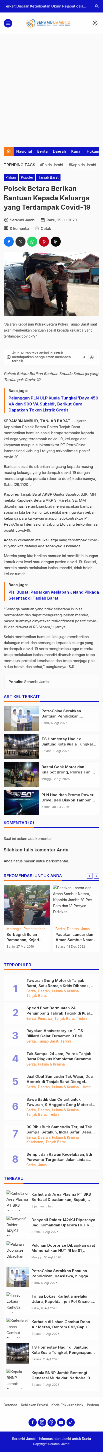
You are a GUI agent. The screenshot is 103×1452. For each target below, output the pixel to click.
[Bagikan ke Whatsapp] (32, 242)
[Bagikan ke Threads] (56, 242)
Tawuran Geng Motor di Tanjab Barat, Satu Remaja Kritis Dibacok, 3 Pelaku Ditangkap (59, 985)
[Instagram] (42, 1422)
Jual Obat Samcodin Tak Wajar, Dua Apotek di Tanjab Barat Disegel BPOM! (59, 1081)
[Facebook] (32, 1422)
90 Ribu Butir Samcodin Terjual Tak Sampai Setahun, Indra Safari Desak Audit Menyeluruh (60, 1132)
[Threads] (52, 1422)
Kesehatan (34, 1142)
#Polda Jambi (51, 165)
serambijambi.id (39, 506)
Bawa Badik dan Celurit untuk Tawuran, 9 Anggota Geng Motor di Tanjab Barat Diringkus (59, 1104)
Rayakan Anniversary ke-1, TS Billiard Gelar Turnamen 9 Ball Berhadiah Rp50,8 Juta (54, 1036)
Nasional (24, 151)
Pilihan (11, 177)
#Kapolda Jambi (82, 165)
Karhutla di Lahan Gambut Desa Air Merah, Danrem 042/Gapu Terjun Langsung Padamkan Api (61, 1327)
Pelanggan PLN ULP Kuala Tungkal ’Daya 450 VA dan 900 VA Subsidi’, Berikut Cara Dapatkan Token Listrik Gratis (53, 403)
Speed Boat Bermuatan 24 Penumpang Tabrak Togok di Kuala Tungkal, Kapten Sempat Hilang (59, 1013)
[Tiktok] (70, 1422)
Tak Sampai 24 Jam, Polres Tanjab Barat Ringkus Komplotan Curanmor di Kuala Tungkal (59, 1059)
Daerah (59, 151)
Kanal (76, 151)
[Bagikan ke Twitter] (21, 242)
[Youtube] (61, 1422)
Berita (42, 151)
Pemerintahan (35, 929)
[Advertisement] (51, 87)
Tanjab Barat (48, 177)
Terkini (82, 1019)
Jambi (85, 929)
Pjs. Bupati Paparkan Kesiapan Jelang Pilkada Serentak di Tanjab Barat (53, 595)
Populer (27, 177)
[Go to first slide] (96, 876)
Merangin (14, 929)
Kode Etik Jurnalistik (67, 1405)
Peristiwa (45, 1019)
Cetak (46, 228)
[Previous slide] (89, 876)
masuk (29, 861)
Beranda (10, 1405)
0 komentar (20, 228)
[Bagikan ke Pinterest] (44, 242)
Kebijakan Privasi (34, 1405)
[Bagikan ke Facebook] (9, 242)
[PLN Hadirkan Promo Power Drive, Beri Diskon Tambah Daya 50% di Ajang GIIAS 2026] (21, 802)
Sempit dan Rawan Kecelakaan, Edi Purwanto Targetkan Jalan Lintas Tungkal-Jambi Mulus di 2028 (59, 1159)
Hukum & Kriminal (66, 991)
